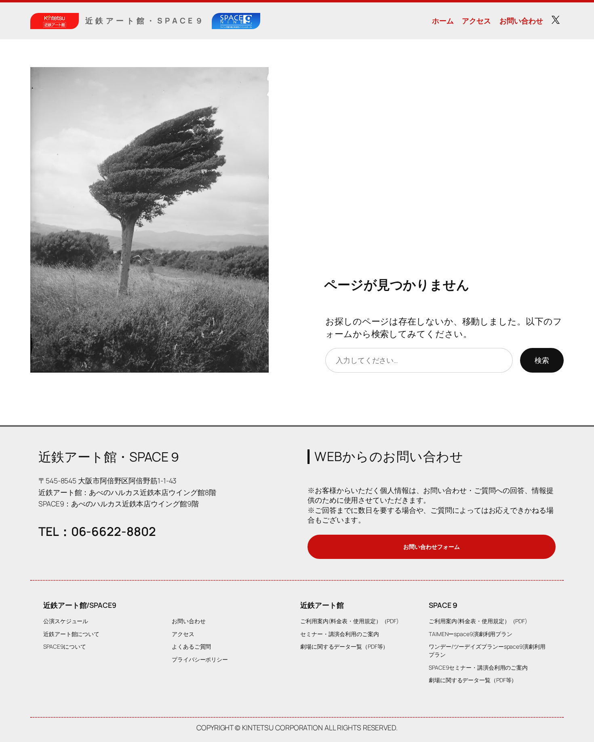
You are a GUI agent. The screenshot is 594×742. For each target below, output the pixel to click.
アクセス (476, 20)
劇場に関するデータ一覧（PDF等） (344, 646)
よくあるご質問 (191, 646)
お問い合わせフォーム (431, 546)
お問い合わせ (521, 20)
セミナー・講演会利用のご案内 (339, 634)
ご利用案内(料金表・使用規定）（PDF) (349, 621)
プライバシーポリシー (200, 659)
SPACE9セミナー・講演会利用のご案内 (478, 667)
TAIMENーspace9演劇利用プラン (470, 634)
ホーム (443, 20)
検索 (542, 360)
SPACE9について (64, 646)
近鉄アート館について (71, 634)
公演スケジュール (65, 621)
